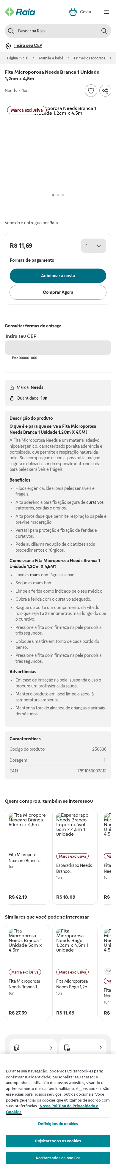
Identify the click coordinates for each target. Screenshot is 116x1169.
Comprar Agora (58, 292)
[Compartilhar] (105, 91)
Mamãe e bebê (51, 58)
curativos (95, 502)
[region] (58, 1111)
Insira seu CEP (21, 336)
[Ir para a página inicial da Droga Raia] (20, 12)
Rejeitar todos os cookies (58, 1141)
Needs (37, 387)
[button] (58, 147)
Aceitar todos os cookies (57, 1158)
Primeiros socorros (89, 58)
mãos (35, 574)
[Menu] (106, 12)
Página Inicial (17, 58)
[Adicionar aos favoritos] (91, 91)
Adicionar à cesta (58, 275)
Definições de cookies (58, 1123)
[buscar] (104, 31)
